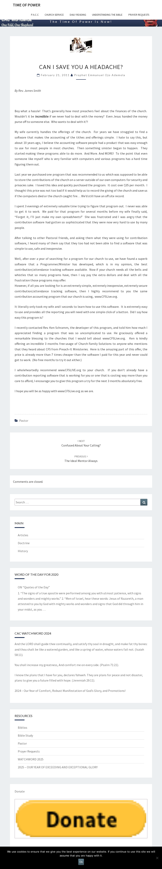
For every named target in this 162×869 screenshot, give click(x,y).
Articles (23, 535)
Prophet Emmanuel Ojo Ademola (99, 75)
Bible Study (25, 735)
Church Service (54, 14)
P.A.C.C (35, 14)
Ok (81, 861)
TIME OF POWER (26, 4)
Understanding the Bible (107, 14)
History (23, 551)
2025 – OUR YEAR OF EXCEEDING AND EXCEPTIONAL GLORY (58, 767)
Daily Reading (78, 14)
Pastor (23, 421)
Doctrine (24, 543)
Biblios (22, 727)
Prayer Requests (138, 14)
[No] (157, 858)
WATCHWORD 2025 (30, 759)
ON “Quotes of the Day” (34, 587)
